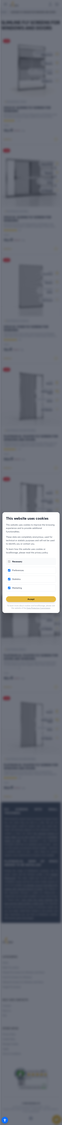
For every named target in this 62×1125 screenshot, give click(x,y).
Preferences (18, 570)
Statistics (16, 579)
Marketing (17, 587)
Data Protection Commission (38, 608)
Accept (31, 599)
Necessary (17, 561)
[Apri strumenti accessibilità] (5, 1120)
